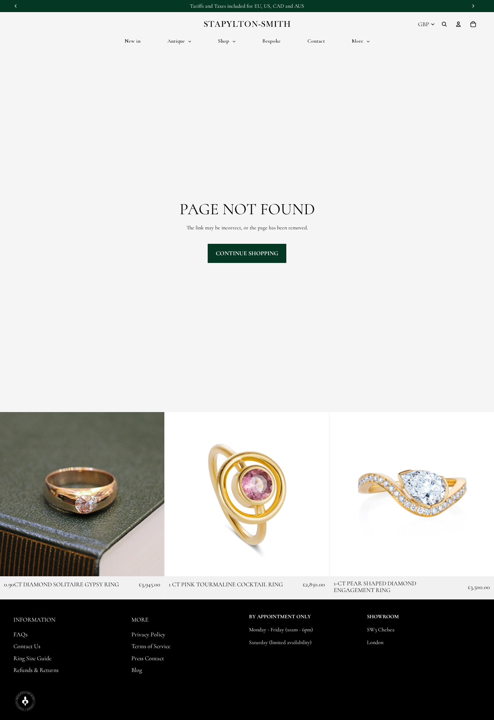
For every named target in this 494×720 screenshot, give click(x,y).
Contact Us (26, 646)
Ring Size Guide (32, 658)
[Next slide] (154, 494)
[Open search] (444, 24)
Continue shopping (247, 253)
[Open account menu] (458, 24)
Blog (136, 670)
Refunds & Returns (35, 670)
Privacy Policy (148, 634)
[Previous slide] (10, 494)
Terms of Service (150, 646)
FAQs (20, 634)
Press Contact (147, 658)
